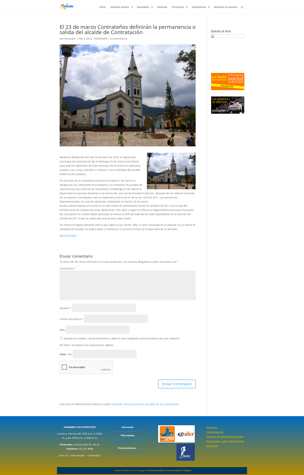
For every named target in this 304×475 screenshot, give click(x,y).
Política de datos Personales (224, 436)
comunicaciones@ (118, 452)
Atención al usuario (225, 7)
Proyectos (178, 7)
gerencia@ (119, 431)
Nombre (65, 308)
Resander (70, 38)
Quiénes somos (119, 7)
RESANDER (101, 38)
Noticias (162, 7)
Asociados (143, 7)
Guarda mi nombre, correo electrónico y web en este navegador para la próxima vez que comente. (122, 338)
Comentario (67, 268)
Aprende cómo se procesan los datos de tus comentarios (145, 404)
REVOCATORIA (68, 235)
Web (62, 330)
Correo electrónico (71, 319)
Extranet (211, 427)
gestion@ (118, 439)
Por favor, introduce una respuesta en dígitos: (87, 345)
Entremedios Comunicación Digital (170, 470)
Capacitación (215, 432)
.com (140, 431)
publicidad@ (118, 443)
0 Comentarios (118, 38)
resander (131, 431)
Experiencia (199, 7)
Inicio (102, 7)
